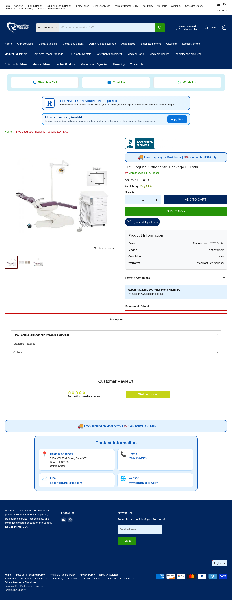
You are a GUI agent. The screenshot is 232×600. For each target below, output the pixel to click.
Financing (119, 64)
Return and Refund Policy (58, 6)
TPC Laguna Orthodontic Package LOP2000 (41, 334)
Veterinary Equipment (109, 53)
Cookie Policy (26, 8)
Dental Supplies (47, 43)
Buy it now (176, 211)
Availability (162, 6)
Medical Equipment (16, 53)
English (221, 10)
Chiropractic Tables (16, 64)
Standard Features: (24, 343)
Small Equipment (151, 43)
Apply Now (177, 119)
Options (18, 352)
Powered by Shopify (15, 590)
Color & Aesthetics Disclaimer (51, 8)
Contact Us (136, 64)
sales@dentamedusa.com (66, 482)
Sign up (127, 541)
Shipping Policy (34, 6)
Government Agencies (94, 64)
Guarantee (176, 6)
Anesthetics (128, 43)
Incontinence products (188, 53)
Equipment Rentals (80, 53)
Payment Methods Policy (126, 6)
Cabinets (171, 43)
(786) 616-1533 (138, 458)
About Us (18, 6)
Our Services (25, 43)
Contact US (10, 8)
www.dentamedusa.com (143, 482)
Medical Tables (41, 64)
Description (116, 319)
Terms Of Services (101, 6)
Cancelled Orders (194, 6)
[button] (211, 27)
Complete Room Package (48, 53)
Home (8, 6)
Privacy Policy (82, 6)
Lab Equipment (191, 43)
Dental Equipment (72, 43)
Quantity (129, 192)
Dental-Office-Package (102, 43)
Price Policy (147, 6)
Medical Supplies (159, 53)
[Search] (160, 27)
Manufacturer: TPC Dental (144, 172)
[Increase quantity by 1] (156, 199)
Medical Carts (135, 53)
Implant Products (66, 64)
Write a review (147, 394)
